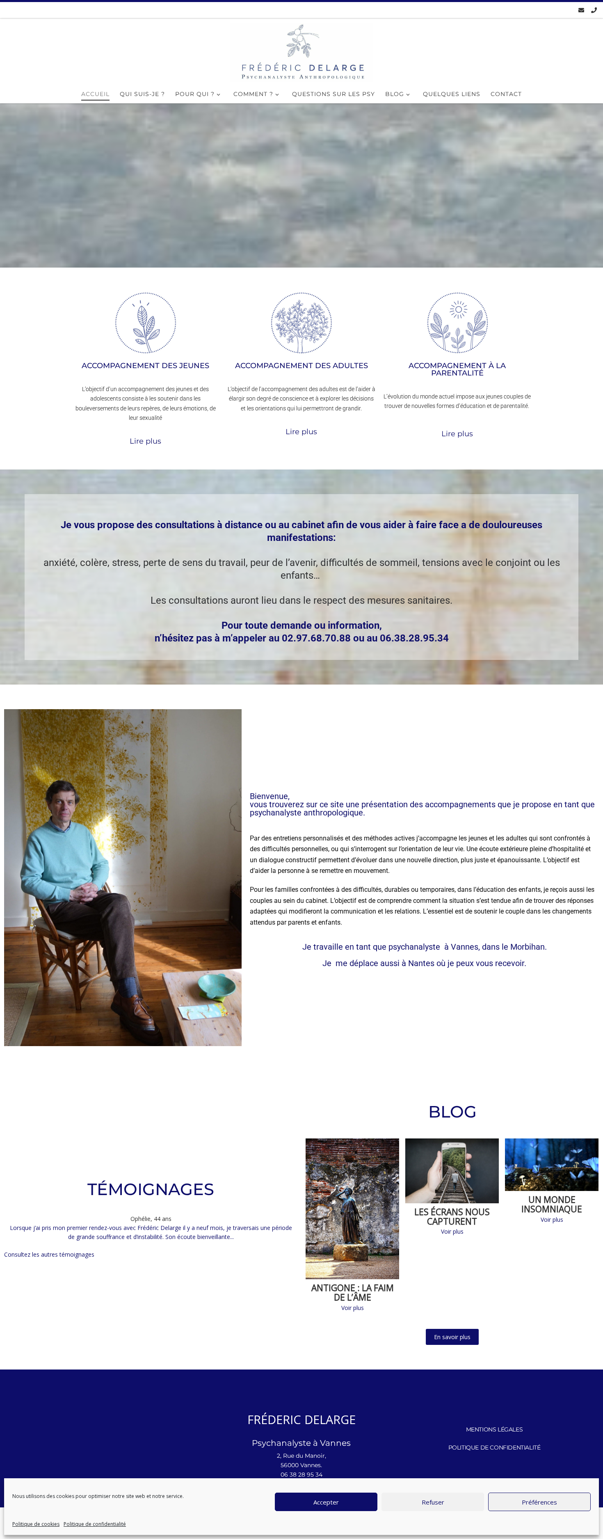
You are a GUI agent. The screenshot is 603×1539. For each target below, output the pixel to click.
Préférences (539, 1502)
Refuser (433, 1502)
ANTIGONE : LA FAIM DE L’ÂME (352, 1292)
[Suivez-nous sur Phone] (594, 10)
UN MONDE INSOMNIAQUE (551, 1204)
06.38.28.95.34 (414, 638)
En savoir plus (452, 1337)
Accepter (326, 1502)
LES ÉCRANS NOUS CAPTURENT (452, 1216)
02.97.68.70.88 (316, 638)
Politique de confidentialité (95, 1524)
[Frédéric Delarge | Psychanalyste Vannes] (301, 52)
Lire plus (145, 441)
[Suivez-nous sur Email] (581, 10)
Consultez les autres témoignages (49, 1254)
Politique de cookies (35, 1524)
